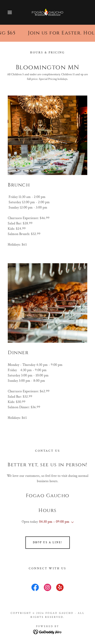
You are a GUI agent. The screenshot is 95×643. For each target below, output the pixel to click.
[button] (7, 12)
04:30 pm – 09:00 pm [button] (54, 521)
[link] (47, 12)
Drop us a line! (47, 542)
